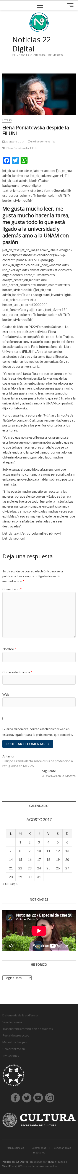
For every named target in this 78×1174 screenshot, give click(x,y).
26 (58, 868)
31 (39, 877)
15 (20, 859)
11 (48, 851)
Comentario (12, 589)
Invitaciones (10, 1055)
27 (67, 868)
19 (58, 859)
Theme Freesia (56, 1161)
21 (11, 868)
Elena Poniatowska (17, 148)
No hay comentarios (43, 141)
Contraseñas (38, 1147)
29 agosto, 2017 (14, 141)
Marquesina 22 (15, 1147)
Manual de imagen (14, 1042)
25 (48, 868)
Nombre (9, 649)
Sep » (14, 884)
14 (11, 859)
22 (20, 868)
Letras (6, 120)
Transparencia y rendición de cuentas (27, 1028)
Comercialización (13, 1049)
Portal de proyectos (15, 1035)
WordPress (9, 1166)
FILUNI (34, 148)
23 (30, 868)
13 (67, 851)
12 (58, 851)
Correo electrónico (17, 672)
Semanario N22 (62, 1147)
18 (48, 859)
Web (5, 694)
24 (39, 868)
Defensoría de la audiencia (20, 1015)
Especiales (39, 1152)
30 (30, 877)
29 (20, 877)
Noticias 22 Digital (31, 44)
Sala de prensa (12, 1022)
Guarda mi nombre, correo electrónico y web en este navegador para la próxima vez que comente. (37, 731)
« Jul (5, 884)
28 (11, 877)
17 (39, 859)
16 (30, 859)
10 (39, 851)
